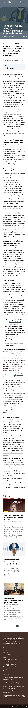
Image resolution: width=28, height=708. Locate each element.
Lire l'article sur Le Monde (11, 60)
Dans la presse (12, 36)
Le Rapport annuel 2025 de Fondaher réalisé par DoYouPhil (13, 678)
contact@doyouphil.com (12, 667)
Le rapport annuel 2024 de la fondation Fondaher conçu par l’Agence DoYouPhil (14, 696)
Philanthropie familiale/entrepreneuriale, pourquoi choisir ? (13, 600)
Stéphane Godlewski (15, 322)
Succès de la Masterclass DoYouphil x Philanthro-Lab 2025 (13, 691)
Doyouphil (21, 324)
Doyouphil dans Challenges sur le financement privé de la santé (13, 517)
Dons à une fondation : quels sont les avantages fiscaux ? (13, 453)
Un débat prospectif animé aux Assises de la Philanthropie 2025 (13, 687)
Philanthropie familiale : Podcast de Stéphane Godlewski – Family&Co (12, 562)
